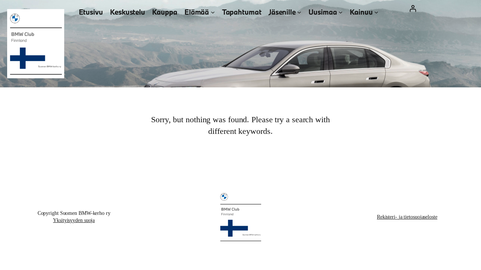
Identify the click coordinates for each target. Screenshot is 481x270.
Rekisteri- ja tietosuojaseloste (407, 217)
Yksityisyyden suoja (74, 220)
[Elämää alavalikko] (213, 12)
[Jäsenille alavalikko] (299, 12)
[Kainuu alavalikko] (376, 12)
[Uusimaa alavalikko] (341, 12)
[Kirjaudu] (412, 8)
